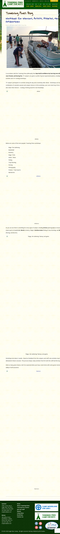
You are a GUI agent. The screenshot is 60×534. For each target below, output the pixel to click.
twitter (40, 527)
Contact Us (20, 517)
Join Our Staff (21, 509)
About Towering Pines (23, 505)
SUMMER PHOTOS (35, 1)
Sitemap (30, 531)
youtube (36, 527)
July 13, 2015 (18, 25)
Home (18, 503)
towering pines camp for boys (46, 516)
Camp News (20, 513)
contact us (54, 0)
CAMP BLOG (41, 1)
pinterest (40, 523)
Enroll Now (20, 515)
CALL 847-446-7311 (28, 1)
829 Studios (42, 531)
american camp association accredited (51, 526)
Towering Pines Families (23, 507)
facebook (36, 523)
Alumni (19, 511)
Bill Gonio (12, 25)
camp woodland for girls (46, 507)
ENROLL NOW (46, 1)
